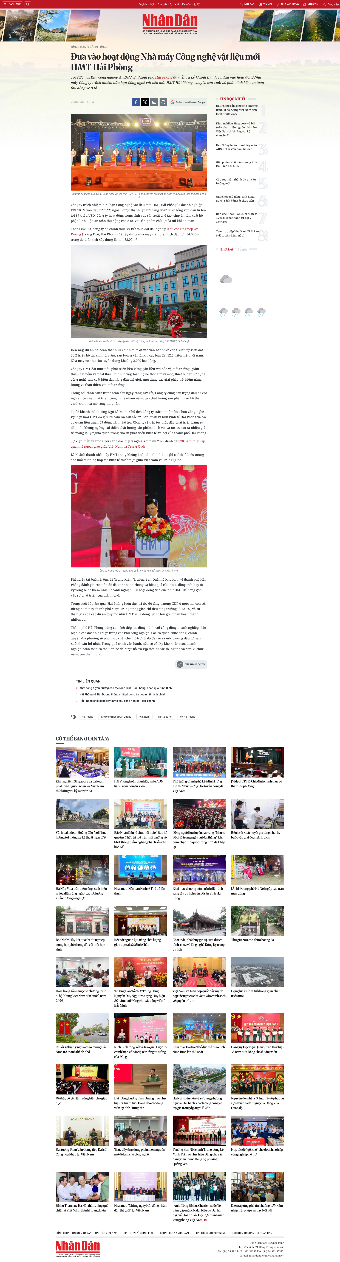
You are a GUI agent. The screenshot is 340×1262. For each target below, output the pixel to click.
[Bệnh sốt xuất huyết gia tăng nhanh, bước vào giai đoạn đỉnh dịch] (257, 814)
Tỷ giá (242, 249)
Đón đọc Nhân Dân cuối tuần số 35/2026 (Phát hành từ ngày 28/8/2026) (236, 218)
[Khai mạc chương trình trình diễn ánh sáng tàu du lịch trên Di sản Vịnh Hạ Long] (199, 870)
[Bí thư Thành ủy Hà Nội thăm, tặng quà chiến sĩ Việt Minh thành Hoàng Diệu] (82, 1187)
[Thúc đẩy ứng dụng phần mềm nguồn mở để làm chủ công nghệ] (140, 1131)
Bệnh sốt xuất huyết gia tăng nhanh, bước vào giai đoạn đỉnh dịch (255, 835)
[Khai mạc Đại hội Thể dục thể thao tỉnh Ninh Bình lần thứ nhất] (199, 1028)
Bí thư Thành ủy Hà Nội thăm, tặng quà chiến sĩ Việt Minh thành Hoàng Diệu (82, 1208)
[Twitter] (145, 102)
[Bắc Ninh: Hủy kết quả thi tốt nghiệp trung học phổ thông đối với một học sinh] (82, 921)
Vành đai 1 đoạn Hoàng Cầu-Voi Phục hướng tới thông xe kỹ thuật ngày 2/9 (81, 835)
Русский (174, 4)
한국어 (197, 4)
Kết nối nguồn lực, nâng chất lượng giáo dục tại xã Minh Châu (137, 942)
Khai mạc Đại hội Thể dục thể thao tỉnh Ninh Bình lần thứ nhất (199, 1049)
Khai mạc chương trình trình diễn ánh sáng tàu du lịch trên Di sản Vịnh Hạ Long (198, 893)
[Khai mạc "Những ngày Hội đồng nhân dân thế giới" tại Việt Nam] (140, 1187)
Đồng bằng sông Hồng (89, 47)
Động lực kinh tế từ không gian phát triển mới (255, 993)
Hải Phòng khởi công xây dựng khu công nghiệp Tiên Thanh (117, 701)
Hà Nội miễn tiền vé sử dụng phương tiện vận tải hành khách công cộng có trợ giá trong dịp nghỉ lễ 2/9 (197, 1103)
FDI (74, 210)
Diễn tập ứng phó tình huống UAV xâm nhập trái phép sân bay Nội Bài (257, 1208)
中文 (152, 4)
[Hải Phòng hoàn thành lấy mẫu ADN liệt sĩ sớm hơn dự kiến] (140, 762)
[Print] (163, 102)
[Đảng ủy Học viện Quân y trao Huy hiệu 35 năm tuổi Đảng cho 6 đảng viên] (257, 1028)
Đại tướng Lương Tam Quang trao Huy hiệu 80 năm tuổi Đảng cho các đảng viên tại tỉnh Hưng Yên (140, 1103)
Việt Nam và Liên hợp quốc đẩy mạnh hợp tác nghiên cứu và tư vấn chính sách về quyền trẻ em (199, 996)
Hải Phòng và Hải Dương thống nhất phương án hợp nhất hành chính (123, 694)
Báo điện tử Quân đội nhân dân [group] (252, 1233)
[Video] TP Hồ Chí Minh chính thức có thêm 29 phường (256, 783)
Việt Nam (144, 716)
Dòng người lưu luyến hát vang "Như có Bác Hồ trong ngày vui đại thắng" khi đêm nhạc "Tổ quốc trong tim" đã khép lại (199, 840)
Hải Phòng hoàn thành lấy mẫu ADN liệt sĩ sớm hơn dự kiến (236, 147)
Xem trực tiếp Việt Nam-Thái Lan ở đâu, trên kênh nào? (237, 233)
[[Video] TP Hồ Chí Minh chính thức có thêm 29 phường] (257, 762)
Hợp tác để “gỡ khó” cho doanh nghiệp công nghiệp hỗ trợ (257, 1151)
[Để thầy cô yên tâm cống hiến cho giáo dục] (82, 1079)
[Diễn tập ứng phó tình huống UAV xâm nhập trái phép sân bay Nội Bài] (257, 1187)
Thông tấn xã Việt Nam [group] (174, 1233)
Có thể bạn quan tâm (82, 739)
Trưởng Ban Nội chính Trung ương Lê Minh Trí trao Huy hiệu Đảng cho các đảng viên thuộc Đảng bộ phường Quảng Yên (198, 1156)
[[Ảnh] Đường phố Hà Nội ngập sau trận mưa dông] (257, 870)
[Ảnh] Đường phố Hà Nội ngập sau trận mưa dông (257, 891)
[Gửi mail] (154, 102)
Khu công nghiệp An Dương (116, 716)
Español (186, 4)
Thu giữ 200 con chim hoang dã (252, 940)
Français (162, 4)
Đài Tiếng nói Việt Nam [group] (210, 1233)
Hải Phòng (163, 77)
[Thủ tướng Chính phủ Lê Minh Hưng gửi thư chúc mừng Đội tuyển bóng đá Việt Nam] (199, 762)
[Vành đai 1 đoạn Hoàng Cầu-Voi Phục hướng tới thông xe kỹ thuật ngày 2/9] (82, 814)
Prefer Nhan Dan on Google (190, 102)
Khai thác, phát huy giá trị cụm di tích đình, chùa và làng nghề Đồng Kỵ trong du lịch (199, 944)
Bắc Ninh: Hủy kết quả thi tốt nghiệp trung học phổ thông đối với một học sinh (80, 944)
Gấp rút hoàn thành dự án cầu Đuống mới (236, 181)
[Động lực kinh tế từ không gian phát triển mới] (257, 972)
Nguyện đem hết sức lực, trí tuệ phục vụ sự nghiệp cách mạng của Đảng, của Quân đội (257, 1103)
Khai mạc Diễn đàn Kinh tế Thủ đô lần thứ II (139, 891)
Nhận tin (313, 4)
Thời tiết (226, 249)
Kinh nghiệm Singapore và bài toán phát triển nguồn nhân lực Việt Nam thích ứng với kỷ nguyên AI (236, 129)
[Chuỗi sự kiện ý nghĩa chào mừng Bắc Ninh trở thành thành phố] (82, 1028)
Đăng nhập (333, 4)
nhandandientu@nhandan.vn (266, 1255)
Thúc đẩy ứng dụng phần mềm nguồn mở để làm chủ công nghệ (139, 1151)
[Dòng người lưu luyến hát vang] (199, 814)
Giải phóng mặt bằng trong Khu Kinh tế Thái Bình (236, 164)
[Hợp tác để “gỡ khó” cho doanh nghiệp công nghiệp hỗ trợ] (257, 1131)
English (143, 4)
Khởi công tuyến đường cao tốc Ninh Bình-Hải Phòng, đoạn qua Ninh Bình (126, 688)
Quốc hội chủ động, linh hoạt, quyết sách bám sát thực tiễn (235, 198)
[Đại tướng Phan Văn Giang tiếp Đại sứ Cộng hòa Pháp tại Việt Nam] (82, 1131)
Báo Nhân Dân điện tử (170, 24)
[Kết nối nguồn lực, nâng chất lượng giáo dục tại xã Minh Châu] (140, 921)
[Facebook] (136, 102)
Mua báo (249, 4)
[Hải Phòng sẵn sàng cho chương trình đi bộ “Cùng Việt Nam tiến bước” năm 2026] (82, 972)
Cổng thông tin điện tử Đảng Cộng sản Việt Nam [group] (86, 1233)
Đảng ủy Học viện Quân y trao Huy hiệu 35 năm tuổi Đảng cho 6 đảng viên (257, 1049)
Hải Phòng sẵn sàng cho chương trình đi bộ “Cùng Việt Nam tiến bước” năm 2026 (237, 109)
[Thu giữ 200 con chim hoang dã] (257, 921)
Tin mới (267, 4)
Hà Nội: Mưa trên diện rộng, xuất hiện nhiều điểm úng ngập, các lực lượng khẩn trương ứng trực (81, 893)
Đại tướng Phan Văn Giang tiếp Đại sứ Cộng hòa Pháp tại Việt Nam (81, 1151)
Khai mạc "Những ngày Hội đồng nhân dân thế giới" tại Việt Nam (140, 1208)
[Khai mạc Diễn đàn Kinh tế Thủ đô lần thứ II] (140, 870)
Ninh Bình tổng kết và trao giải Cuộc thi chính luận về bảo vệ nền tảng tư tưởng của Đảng (140, 1052)
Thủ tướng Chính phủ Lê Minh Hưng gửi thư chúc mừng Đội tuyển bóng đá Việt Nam (198, 786)
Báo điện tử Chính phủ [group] (138, 1233)
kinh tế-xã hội (165, 716)
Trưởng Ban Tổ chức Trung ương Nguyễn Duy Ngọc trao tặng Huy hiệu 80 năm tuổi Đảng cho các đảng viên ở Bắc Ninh (139, 998)
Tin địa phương (290, 4)
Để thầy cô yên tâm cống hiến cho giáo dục (81, 1100)
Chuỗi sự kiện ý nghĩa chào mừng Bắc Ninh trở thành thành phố (81, 1049)
